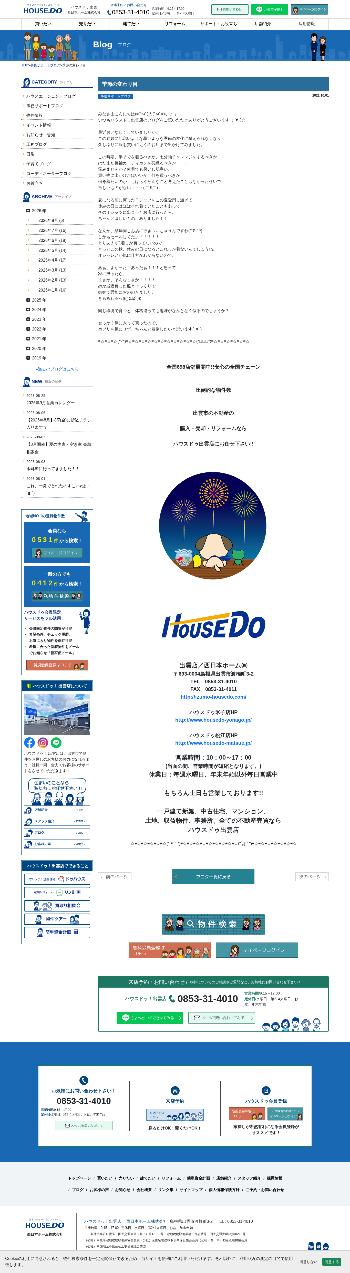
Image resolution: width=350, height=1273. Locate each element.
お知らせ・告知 (40, 135)
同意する (332, 1262)
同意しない (308, 1262)
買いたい (43, 24)
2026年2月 (48, 280)
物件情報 (34, 115)
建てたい (131, 24)
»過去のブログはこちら (57, 369)
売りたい (87, 24)
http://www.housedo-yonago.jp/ (213, 720)
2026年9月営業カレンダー (50, 403)
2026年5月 (48, 250)
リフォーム (175, 24)
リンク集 (165, 1189)
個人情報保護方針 (224, 1189)
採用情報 (306, 24)
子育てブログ (38, 164)
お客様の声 (99, 1189)
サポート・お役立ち (218, 24)
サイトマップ (191, 1189)
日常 (30, 154)
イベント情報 (38, 125)
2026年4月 (48, 260)
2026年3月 (48, 270)
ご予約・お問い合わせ (265, 1189)
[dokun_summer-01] (213, 526)
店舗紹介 (263, 24)
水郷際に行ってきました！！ (53, 469)
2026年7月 (48, 230)
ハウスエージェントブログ (51, 96)
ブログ (78, 1189)
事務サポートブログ (44, 106)
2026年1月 (48, 290)
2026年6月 (48, 240)
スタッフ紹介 (249, 1178)
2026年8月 (48, 220)
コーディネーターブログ (48, 173)
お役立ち (34, 183)
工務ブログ (36, 144)
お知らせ (122, 1189)
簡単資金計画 (198, 1178)
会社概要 (144, 1189)
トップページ (79, 1178)
